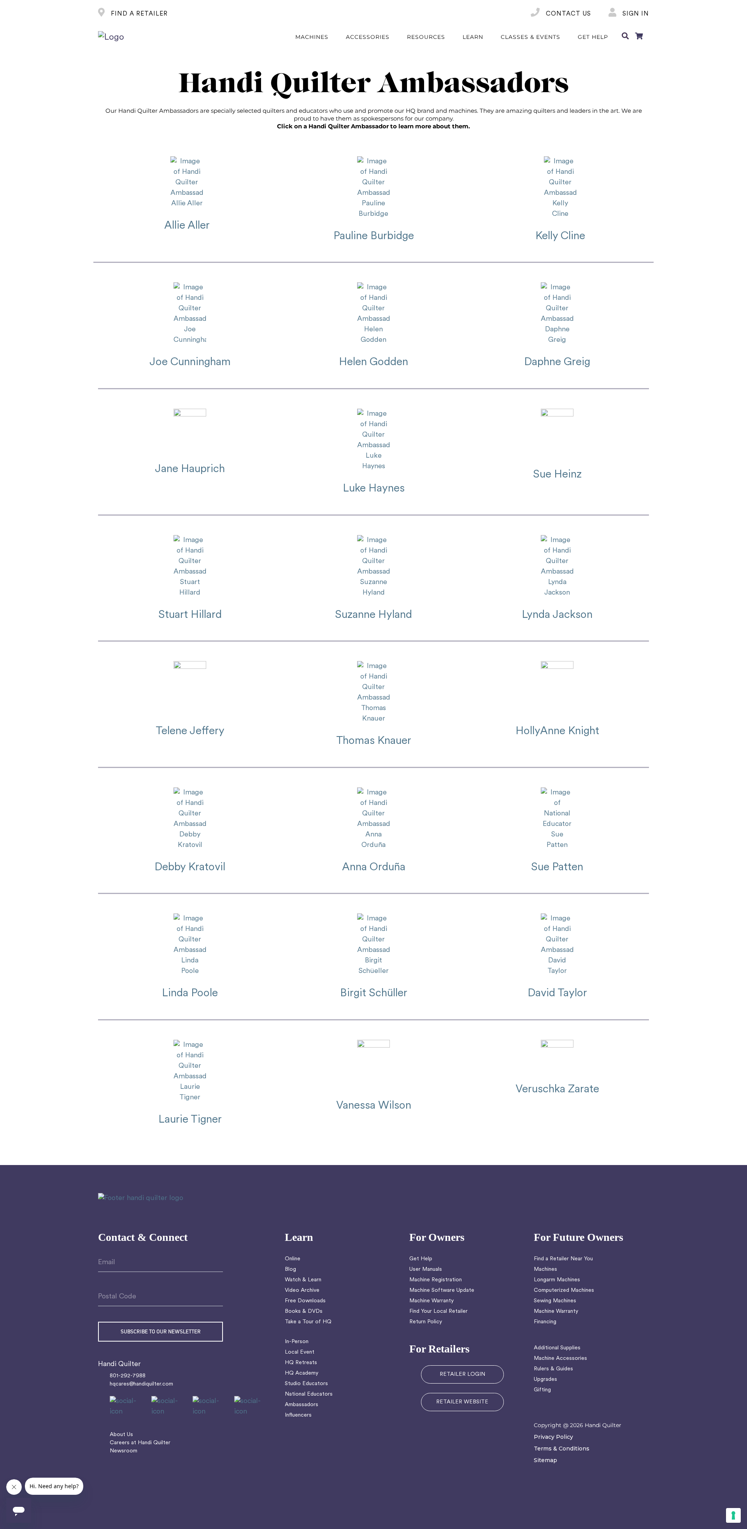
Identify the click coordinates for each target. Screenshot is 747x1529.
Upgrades (545, 1379)
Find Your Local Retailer (438, 1311)
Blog (290, 1269)
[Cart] (639, 37)
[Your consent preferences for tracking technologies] (733, 1515)
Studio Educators (306, 1384)
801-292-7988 (128, 1376)
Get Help (420, 1259)
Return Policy (425, 1322)
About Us (121, 1435)
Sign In (635, 14)
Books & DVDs (304, 1311)
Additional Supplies (557, 1348)
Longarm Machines (557, 1280)
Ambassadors (301, 1405)
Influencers (298, 1415)
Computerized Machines (564, 1290)
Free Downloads (305, 1301)
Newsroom (123, 1451)
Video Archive (302, 1290)
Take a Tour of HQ (308, 1322)
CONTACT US (567, 14)
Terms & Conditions (561, 1448)
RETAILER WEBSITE (462, 1402)
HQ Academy (301, 1373)
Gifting (542, 1390)
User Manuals (425, 1269)
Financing (545, 1322)
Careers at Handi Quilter (140, 1443)
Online (292, 1259)
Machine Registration (435, 1280)
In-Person (297, 1342)
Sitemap (545, 1460)
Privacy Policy (553, 1436)
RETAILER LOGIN (462, 1374)
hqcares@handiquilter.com (141, 1384)
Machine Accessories (560, 1358)
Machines (545, 1269)
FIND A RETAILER (138, 14)
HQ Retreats (301, 1363)
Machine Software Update (441, 1290)
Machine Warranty (431, 1301)
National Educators (309, 1394)
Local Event (299, 1352)
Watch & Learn (303, 1280)
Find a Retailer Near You (563, 1259)
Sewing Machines (555, 1301)
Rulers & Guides (553, 1369)
